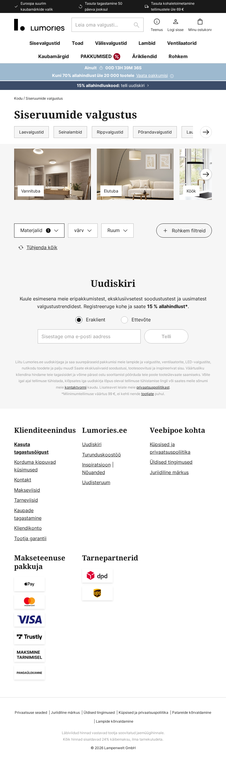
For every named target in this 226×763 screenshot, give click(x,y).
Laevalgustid (31, 132)
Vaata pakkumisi (152, 75)
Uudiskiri (92, 444)
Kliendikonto (28, 528)
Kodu (18, 98)
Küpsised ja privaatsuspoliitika (143, 712)
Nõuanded (93, 472)
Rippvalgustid (110, 132)
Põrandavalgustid (155, 132)
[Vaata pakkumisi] (113, 76)
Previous (20, 174)
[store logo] (39, 25)
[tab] (39, 230)
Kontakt (22, 479)
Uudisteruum (96, 482)
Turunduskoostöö (101, 454)
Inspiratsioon (96, 464)
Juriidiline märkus (169, 472)
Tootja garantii (30, 538)
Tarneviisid (26, 500)
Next (206, 174)
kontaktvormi (76, 387)
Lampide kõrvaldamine (114, 721)
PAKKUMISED (96, 56)
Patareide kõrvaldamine (191, 712)
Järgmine (202, 132)
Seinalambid (70, 132)
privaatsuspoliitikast (153, 387)
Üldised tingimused (171, 462)
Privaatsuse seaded (31, 712)
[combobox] (107, 25)
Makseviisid (27, 490)
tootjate (147, 393)
